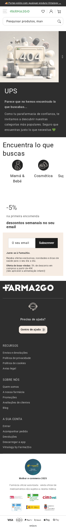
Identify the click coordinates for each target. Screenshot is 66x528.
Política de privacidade (17, 358)
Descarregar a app (14, 442)
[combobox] (33, 21)
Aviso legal (9, 368)
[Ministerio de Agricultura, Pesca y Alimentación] (33, 507)
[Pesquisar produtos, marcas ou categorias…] (59, 21)
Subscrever (46, 243)
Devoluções (10, 436)
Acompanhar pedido (15, 431)
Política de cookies (14, 363)
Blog (5, 407)
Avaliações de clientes (16, 402)
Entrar (7, 426)
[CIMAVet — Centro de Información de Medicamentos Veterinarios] (49, 497)
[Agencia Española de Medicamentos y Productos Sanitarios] (16, 497)
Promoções (10, 397)
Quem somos (11, 386)
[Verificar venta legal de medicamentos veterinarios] (16, 507)
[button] (35, 11)
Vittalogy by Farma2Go (17, 447)
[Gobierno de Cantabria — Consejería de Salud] (49, 507)
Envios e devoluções (15, 352)
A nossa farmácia (14, 392)
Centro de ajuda (31, 329)
